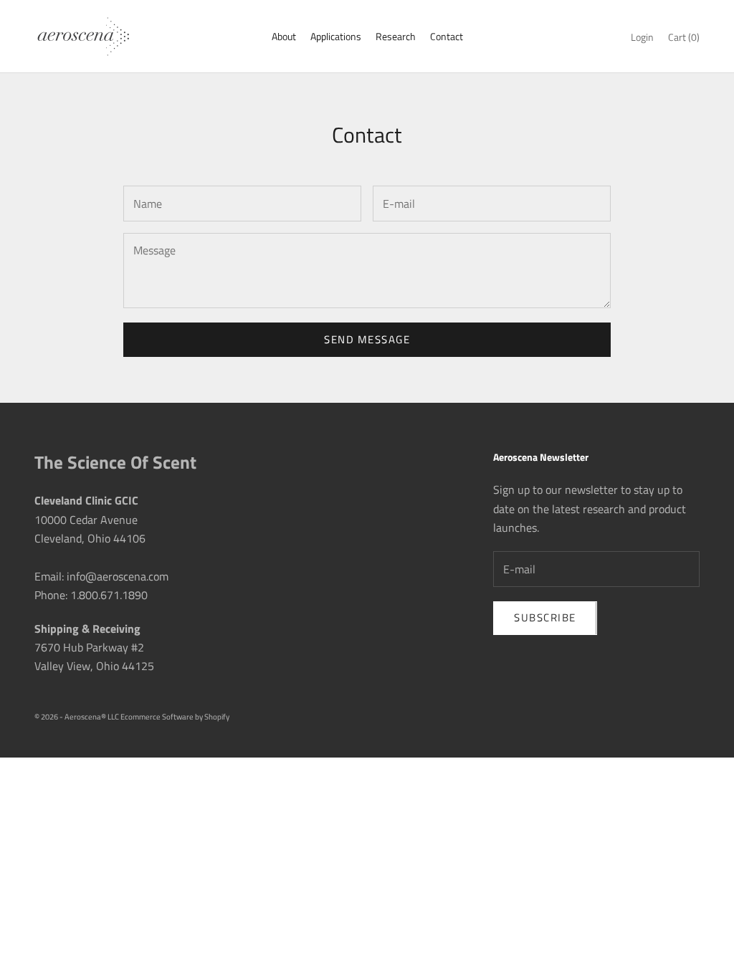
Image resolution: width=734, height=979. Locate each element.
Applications (335, 36)
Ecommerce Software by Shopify (174, 716)
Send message (367, 339)
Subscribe (545, 617)
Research (396, 36)
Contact (446, 36)
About (284, 36)
